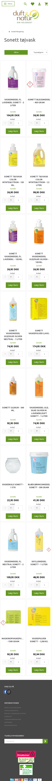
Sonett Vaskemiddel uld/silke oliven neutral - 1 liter (13, 334)
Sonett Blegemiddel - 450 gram (39, 101)
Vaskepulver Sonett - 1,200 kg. (39, 640)
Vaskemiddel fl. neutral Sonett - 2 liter (13, 564)
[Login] (39, 4)
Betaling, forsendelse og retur (15, 713)
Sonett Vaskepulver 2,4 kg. (39, 332)
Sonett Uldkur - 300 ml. (13, 409)
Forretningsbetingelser (12, 719)
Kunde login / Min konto (12, 707)
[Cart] (46, 4)
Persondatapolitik (10, 725)
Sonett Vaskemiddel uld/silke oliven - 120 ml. (39, 257)
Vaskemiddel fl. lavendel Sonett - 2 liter (13, 102)
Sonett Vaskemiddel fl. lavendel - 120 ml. (13, 256)
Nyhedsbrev (8, 722)
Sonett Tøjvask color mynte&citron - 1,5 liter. (39, 180)
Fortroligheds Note (11, 710)
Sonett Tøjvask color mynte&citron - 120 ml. (13, 180)
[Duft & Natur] (26, 16)
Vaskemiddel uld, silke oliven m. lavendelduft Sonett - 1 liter (39, 412)
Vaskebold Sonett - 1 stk (13, 485)
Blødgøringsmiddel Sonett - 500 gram (39, 485)
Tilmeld (45, 741)
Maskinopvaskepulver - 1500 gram (13, 640)
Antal (12, 119)
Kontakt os (8, 716)
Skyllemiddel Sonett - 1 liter (39, 562)
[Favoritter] (32, 4)
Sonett (13, 112)
